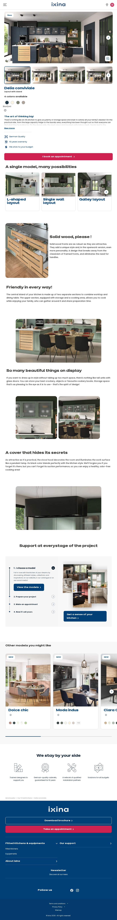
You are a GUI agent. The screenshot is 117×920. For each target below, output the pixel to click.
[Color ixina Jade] (26, 723)
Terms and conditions (57, 904)
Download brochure (57, 821)
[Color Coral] (10, 723)
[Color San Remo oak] (105, 723)
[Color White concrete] (109, 723)
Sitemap (58, 910)
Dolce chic (18, 710)
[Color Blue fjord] (7, 102)
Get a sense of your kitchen (80, 616)
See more (9, 128)
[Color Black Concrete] (58, 723)
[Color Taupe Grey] (62, 723)
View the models (28, 587)
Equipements (11, 854)
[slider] (58, 737)
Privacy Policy (57, 907)
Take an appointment (57, 829)
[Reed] (72, 75)
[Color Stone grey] (23, 102)
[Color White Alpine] (22, 723)
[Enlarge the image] (108, 58)
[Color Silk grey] (73, 723)
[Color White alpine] (65, 723)
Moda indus (67, 710)
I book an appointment (57, 157)
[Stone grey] (99, 75)
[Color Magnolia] (69, 723)
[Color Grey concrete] (113, 723)
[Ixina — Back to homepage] (58, 4)
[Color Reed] (18, 102)
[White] (45, 75)
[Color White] (12, 102)
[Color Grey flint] (14, 723)
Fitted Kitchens (11, 849)
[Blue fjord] (17, 75)
